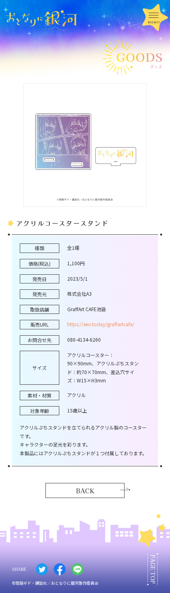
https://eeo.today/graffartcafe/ (100, 324)
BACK (85, 490)
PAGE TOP (153, 569)
